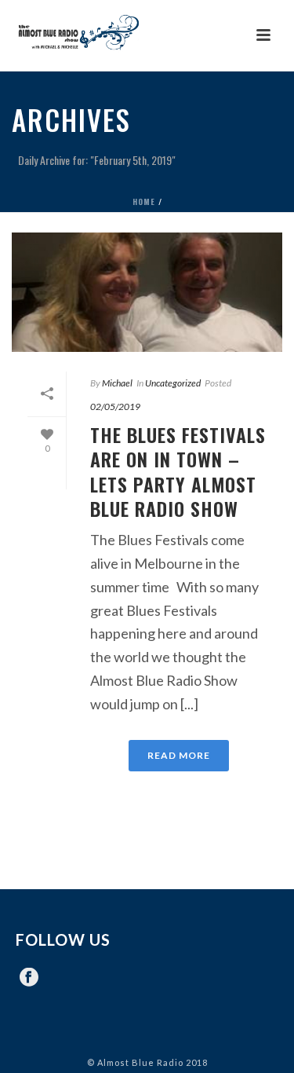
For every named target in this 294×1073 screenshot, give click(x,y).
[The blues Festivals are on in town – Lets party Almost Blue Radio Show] (147, 292)
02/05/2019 (115, 406)
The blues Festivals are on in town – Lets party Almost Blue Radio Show (178, 471)
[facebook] (29, 978)
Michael (117, 383)
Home (143, 201)
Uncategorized (173, 383)
